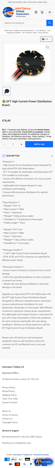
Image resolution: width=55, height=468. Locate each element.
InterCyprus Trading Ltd (22, 455)
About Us (6, 411)
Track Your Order (10, 398)
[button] (46, 39)
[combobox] (27, 23)
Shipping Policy (9, 395)
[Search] (50, 23)
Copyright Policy (9, 422)
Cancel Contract (9, 402)
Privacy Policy (8, 387)
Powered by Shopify (41, 455)
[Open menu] (50, 12)
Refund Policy (8, 391)
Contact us (7, 418)
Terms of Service (10, 415)
